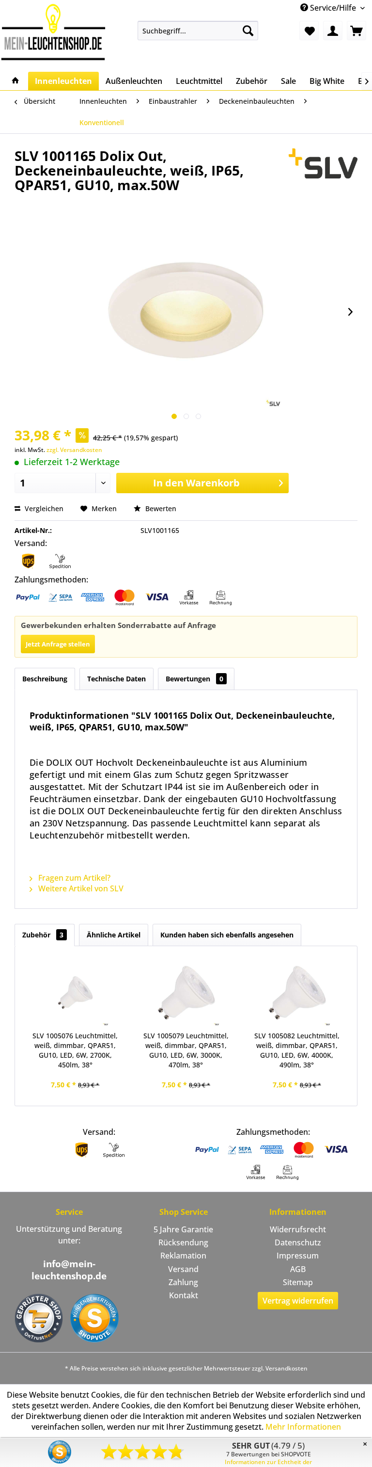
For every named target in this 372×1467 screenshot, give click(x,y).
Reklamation (183, 1255)
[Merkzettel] (309, 30)
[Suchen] (248, 30)
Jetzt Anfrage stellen (58, 644)
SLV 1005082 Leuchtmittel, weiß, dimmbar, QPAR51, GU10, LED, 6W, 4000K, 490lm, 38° (297, 1050)
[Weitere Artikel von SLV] (323, 165)
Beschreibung (44, 678)
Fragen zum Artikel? (73, 877)
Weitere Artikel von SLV (80, 888)
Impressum (298, 1255)
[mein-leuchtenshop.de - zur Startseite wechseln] (53, 31)
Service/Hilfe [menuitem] (333, 7)
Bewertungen (194, 678)
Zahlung (183, 1282)
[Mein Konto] (332, 30)
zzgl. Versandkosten (74, 450)
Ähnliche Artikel (113, 934)
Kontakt (183, 1295)
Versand (183, 1269)
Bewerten (159, 508)
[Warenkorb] (356, 30)
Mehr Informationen (303, 1426)
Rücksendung (183, 1242)
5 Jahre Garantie (183, 1229)
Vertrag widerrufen (298, 1300)
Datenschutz (298, 1242)
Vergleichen (43, 508)
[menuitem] (198, 30)
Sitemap (298, 1282)
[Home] (15, 81)
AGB (298, 1269)
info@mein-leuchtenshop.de (69, 1269)
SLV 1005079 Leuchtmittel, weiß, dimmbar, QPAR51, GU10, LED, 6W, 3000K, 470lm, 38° (186, 1050)
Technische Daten (116, 678)
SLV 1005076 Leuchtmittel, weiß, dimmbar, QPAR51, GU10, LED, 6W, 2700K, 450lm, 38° (75, 1050)
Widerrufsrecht (298, 1229)
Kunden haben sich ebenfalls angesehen (227, 934)
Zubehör (42, 934)
